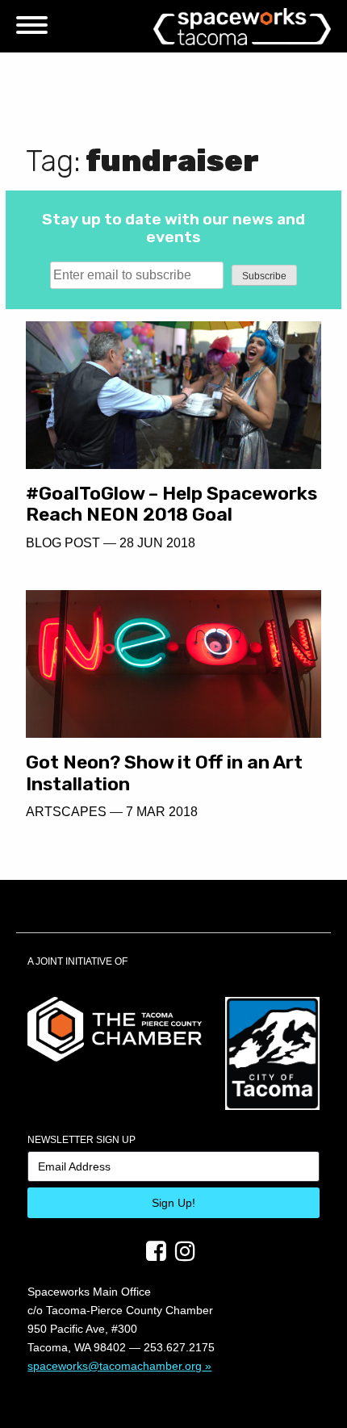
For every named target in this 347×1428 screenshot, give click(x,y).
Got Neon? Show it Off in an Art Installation (164, 773)
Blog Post (63, 543)
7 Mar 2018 (162, 812)
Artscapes (66, 812)
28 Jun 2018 (157, 543)
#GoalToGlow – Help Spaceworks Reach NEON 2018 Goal (171, 504)
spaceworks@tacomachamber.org (114, 1365)
